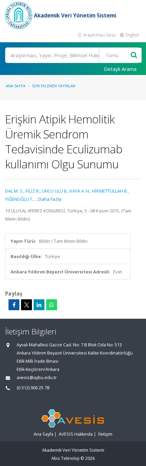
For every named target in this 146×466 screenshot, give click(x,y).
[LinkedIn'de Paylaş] (39, 304)
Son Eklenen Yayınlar (53, 85)
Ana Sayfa (15, 85)
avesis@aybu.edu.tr (37, 377)
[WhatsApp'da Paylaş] (51, 304)
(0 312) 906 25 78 (33, 388)
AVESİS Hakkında (76, 434)
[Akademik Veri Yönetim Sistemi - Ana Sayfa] (19, 15)
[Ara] (134, 55)
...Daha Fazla (48, 199)
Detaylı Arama (120, 68)
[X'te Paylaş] (26, 304)
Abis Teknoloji (65, 458)
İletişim (105, 434)
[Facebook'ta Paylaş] (13, 304)
